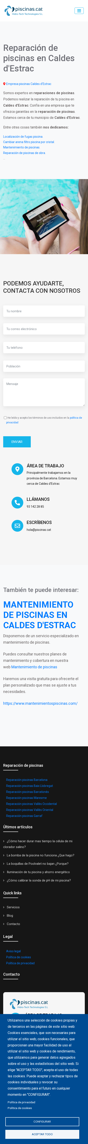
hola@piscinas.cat (39, 529)
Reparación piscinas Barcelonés (27, 792)
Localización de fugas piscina (23, 136)
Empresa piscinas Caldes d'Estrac (28, 84)
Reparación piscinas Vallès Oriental (29, 810)
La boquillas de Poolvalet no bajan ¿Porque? (37, 864)
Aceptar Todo (42, 1134)
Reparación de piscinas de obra (24, 153)
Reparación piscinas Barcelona (26, 780)
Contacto (13, 924)
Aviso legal (13, 951)
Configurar (42, 1121)
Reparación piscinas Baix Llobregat (29, 786)
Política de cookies (18, 957)
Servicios (13, 907)
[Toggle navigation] (79, 11)
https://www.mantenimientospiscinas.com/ (40, 703)
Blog (9, 916)
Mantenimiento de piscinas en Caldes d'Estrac (39, 615)
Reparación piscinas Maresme (26, 798)
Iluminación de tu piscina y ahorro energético (38, 872)
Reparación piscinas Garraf (24, 816)
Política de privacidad (20, 963)
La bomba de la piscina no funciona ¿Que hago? (40, 855)
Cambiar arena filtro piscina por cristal (28, 142)
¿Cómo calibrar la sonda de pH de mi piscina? (38, 880)
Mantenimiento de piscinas (21, 147)
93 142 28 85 (35, 506)
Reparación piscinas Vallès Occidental (31, 804)
